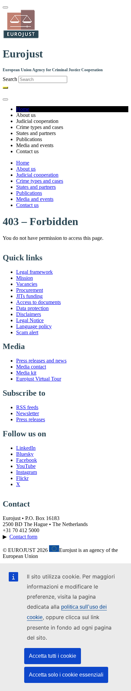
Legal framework (34, 272)
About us (26, 169)
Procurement (29, 290)
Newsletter (27, 413)
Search (10, 79)
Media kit (26, 373)
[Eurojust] (21, 37)
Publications (29, 193)
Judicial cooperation (37, 175)
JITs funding (29, 296)
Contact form (23, 536)
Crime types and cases (39, 181)
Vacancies (26, 284)
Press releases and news (41, 360)
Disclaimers (28, 314)
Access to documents (38, 302)
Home (22, 109)
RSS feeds (27, 407)
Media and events (34, 199)
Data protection (32, 308)
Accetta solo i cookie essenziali (66, 675)
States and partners (36, 187)
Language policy (34, 326)
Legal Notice (30, 320)
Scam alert (27, 332)
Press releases (30, 419)
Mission (24, 278)
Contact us (27, 205)
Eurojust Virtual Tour (38, 379)
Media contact (31, 367)
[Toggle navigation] (5, 7)
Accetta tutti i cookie (52, 656)
